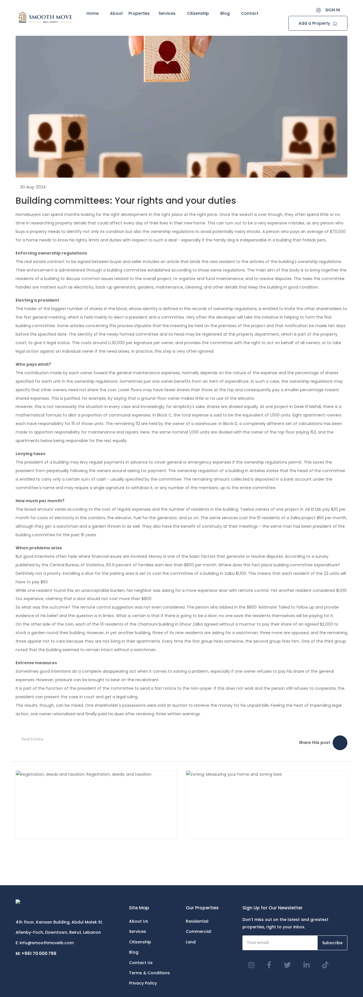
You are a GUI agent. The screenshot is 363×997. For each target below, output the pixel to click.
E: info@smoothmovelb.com (45, 943)
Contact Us (141, 963)
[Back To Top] (347, 981)
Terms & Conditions (149, 973)
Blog (225, 13)
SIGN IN (332, 10)
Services (167, 13)
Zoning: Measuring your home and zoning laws (279, 805)
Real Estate (32, 739)
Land (191, 942)
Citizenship (198, 13)
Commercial (198, 931)
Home (92, 13)
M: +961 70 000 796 (36, 953)
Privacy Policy (143, 983)
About (116, 13)
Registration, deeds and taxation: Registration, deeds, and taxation (96, 805)
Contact (249, 13)
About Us (138, 921)
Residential (197, 921)
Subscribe (332, 943)
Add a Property (315, 23)
